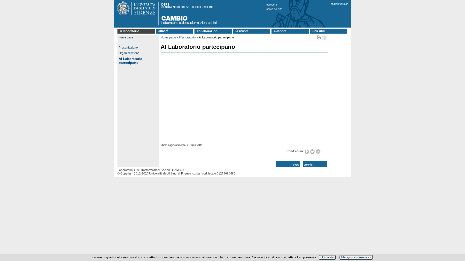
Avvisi (309, 164)
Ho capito (327, 257)
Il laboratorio (129, 31)
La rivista (241, 31)
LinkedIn (318, 151)
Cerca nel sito (274, 8)
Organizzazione (129, 53)
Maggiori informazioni (356, 257)
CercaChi (271, 4)
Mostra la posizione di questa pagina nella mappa (324, 38)
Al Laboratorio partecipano (130, 61)
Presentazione (128, 47)
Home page (126, 37)
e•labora (280, 31)
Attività (163, 31)
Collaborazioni (207, 31)
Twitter (312, 151)
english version (339, 3)
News (294, 164)
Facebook (307, 151)
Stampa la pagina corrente (319, 38)
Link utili (318, 31)
